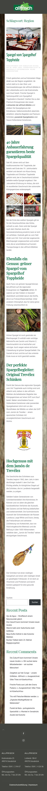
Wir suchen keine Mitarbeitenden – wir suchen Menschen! (23, 664)
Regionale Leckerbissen (17, 69)
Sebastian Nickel (31, 66)
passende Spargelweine (24, 117)
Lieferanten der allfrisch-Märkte (18, 105)
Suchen (9, 598)
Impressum (33, 785)
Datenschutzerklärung (18, 785)
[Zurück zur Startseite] (24, 7)
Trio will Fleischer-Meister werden (23, 696)
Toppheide (24, 290)
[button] (3, 730)
